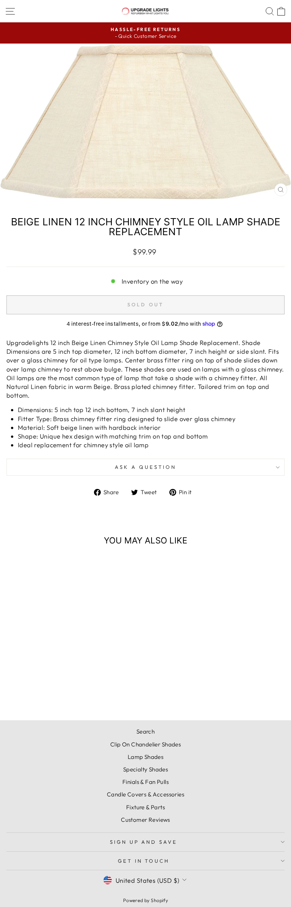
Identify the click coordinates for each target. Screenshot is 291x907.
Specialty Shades (145, 769)
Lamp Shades (146, 756)
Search (145, 731)
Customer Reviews (145, 819)
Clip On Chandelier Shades (145, 744)
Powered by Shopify (145, 900)
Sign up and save (144, 842)
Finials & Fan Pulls (145, 781)
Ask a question (145, 467)
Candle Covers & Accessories (145, 794)
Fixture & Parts (145, 807)
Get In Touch (144, 861)
